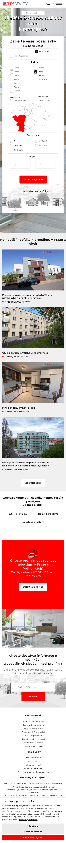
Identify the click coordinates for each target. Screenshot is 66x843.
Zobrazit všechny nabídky (33, 191)
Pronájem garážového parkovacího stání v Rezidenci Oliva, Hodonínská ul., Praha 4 (27, 464)
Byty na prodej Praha (33, 728)
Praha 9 (17, 91)
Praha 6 (17, 87)
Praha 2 (41, 68)
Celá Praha (42, 79)
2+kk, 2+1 (43, 141)
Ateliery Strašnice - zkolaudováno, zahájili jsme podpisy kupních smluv (33, 796)
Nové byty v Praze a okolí (33, 739)
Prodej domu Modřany (33, 743)
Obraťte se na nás (33, 587)
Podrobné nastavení (33, 832)
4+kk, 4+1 (43, 145)
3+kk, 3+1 (18, 145)
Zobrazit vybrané (33, 179)
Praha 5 (41, 72)
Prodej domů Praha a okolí (33, 732)
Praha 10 (17, 79)
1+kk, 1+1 (17, 141)
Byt (15, 51)
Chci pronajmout (33, 765)
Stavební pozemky (33, 735)
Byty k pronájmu (17, 513)
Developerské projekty (33, 746)
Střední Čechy (44, 100)
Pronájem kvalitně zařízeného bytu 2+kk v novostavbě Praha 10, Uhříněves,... (27, 297)
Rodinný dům (44, 51)
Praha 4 (17, 72)
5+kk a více (18, 150)
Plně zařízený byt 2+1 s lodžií (19, 407)
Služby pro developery (33, 768)
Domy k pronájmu (48, 513)
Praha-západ (43, 96)
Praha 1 (17, 68)
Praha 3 (17, 83)
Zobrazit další (33, 482)
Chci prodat (33, 761)
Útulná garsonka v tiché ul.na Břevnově (25, 352)
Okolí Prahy (15, 97)
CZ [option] (48, 3)
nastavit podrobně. (28, 819)
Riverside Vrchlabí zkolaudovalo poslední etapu (33, 787)
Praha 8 (41, 75)
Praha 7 (17, 75)
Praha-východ (20, 100)
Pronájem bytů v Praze (33, 721)
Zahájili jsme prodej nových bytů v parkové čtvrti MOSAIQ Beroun (33, 783)
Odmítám (33, 826)
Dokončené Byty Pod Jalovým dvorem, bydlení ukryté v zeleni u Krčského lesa (33, 791)
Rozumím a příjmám (33, 837)
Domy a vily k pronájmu (33, 725)
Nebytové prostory (33, 522)
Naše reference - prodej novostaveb (33, 772)
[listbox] (49, 4)
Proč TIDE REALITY (33, 757)
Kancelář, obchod (21, 56)
